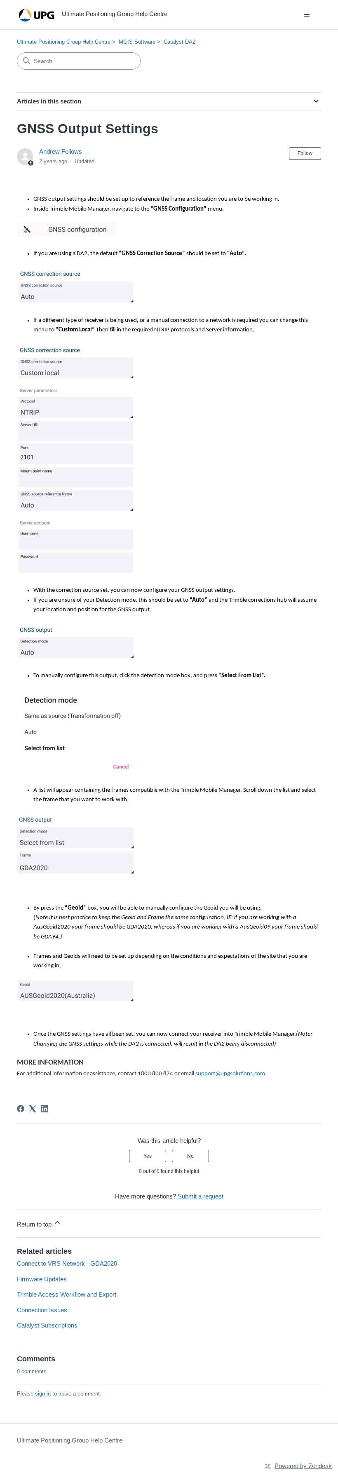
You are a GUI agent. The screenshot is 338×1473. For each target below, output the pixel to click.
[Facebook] (20, 1108)
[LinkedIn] (44, 1108)
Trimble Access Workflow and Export (66, 1294)
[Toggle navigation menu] (306, 14)
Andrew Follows (60, 151)
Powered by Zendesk (303, 1465)
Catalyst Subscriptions (47, 1325)
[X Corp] (32, 1108)
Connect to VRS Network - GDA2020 (67, 1263)
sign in (43, 1394)
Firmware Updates (42, 1279)
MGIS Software (137, 42)
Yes (147, 1156)
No (190, 1156)
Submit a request (200, 1196)
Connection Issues (42, 1310)
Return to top (35, 1224)
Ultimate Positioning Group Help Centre (63, 42)
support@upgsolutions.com (230, 1074)
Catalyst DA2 (179, 42)
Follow (305, 153)
